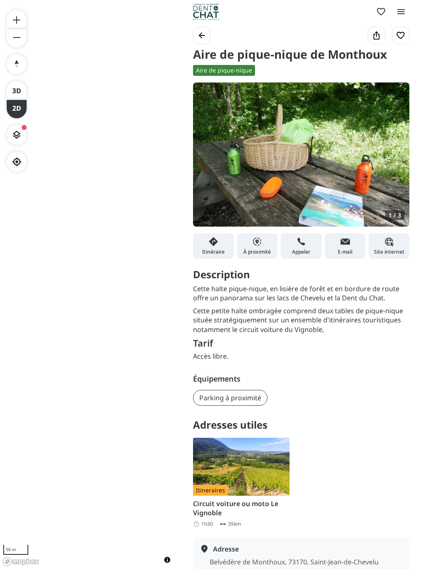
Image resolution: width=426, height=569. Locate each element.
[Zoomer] (17, 19)
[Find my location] (17, 162)
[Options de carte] (17, 135)
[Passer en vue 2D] (17, 109)
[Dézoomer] (17, 38)
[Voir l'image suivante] (394, 160)
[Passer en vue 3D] (17, 90)
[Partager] (376, 35)
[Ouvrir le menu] (401, 11)
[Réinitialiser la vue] (17, 64)
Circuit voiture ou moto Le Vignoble (235, 508)
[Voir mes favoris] (381, 12)
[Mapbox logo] (20, 562)
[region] (88, 284)
